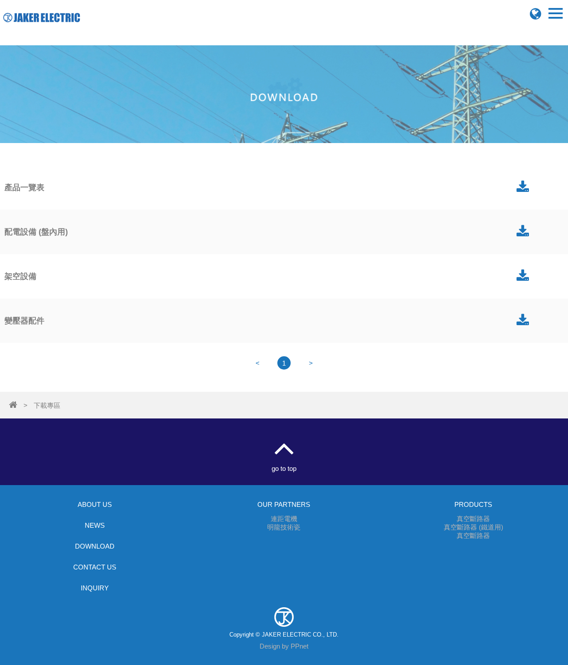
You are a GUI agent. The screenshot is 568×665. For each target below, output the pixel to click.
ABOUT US (95, 504)
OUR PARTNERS (283, 504)
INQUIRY (95, 588)
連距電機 (284, 518)
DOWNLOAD (94, 546)
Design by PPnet (284, 646)
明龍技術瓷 (283, 527)
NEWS (95, 525)
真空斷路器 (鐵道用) (473, 527)
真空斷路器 (473, 518)
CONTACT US (94, 567)
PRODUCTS (473, 504)
